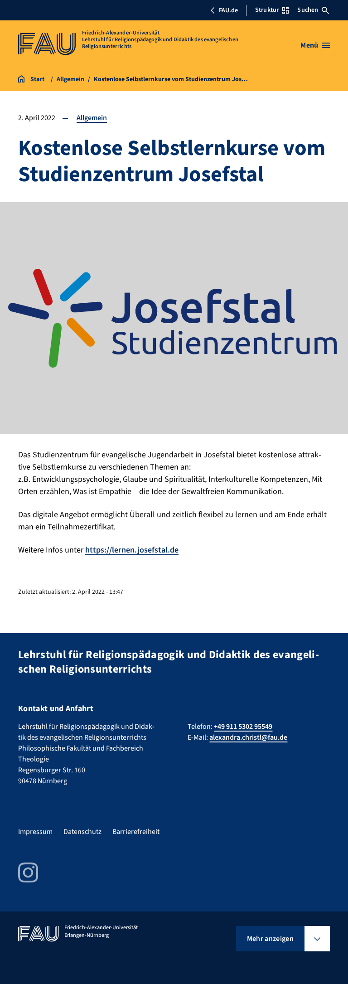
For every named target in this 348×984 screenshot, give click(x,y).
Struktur (267, 10)
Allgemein (92, 118)
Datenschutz (82, 832)
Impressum (35, 832)
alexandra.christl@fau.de (248, 737)
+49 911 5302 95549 (243, 727)
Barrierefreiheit (136, 832)
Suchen (307, 10)
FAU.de (228, 10)
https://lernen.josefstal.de (132, 550)
